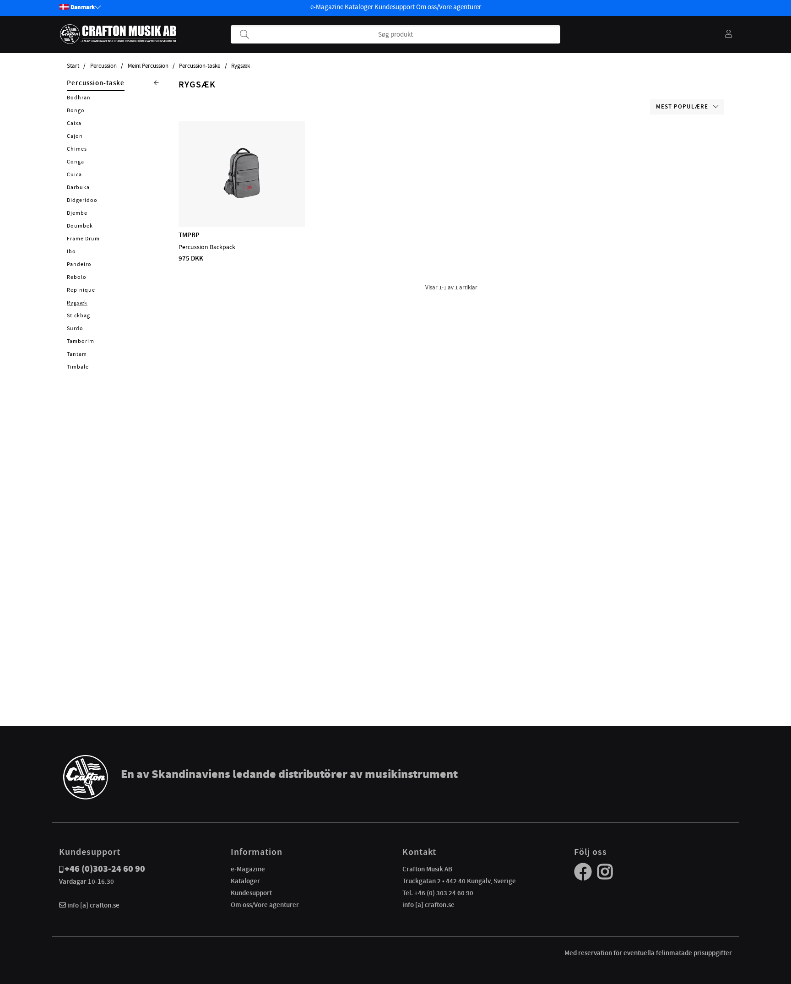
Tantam (77, 354)
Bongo (76, 110)
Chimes (77, 148)
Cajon (75, 136)
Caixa (74, 123)
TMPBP (189, 234)
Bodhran (79, 97)
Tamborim (80, 341)
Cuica (74, 174)
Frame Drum (83, 238)
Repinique (81, 290)
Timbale (78, 366)
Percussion (103, 66)
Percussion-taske (199, 66)
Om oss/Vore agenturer (448, 6)
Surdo (75, 328)
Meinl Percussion (148, 66)
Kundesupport (394, 6)
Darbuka (78, 187)
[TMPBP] (242, 200)
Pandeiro (79, 264)
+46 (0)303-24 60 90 (105, 869)
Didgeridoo (82, 200)
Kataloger (359, 6)
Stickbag (78, 315)
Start (73, 66)
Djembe (77, 213)
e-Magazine (326, 6)
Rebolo (77, 277)
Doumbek (80, 225)
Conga (75, 161)
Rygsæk (240, 66)
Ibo (71, 251)
